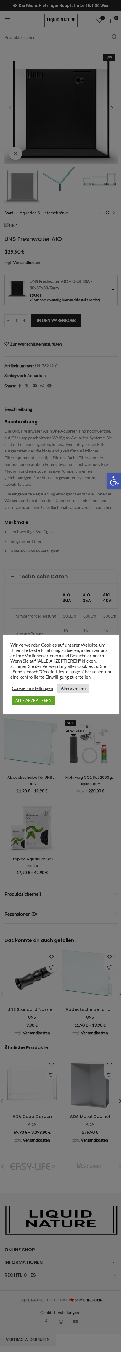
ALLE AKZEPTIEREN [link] (33, 700)
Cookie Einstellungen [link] (32, 688)
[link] (114, 481)
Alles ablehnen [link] (73, 688)
